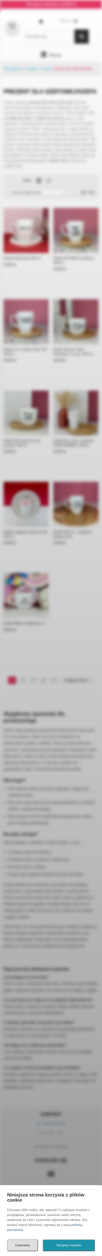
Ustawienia (22, 1245)
